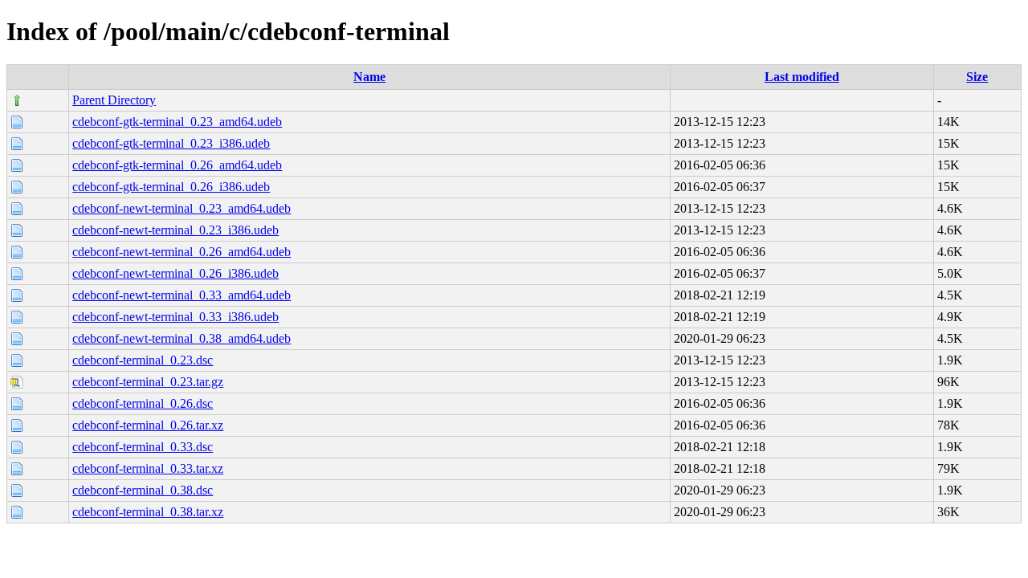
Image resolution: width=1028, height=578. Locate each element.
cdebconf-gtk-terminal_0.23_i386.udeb (171, 143)
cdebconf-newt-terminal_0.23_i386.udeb (175, 230)
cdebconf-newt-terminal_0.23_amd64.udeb (181, 208)
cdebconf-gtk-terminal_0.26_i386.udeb (171, 186)
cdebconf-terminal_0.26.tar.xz (147, 425)
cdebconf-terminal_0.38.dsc (142, 490)
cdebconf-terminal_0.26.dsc (142, 403)
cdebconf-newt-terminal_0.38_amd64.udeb (181, 338)
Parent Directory (114, 100)
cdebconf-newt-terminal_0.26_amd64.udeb (181, 251)
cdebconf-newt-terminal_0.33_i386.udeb (175, 317)
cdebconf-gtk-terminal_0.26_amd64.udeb (177, 165)
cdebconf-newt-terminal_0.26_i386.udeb (175, 273)
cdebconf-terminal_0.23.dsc (142, 360)
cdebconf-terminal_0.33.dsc (142, 447)
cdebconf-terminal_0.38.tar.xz (147, 512)
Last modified (802, 76)
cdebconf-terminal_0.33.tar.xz (147, 468)
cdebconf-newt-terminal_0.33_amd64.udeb (181, 295)
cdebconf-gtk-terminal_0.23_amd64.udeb (177, 121)
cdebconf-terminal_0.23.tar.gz (147, 382)
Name (369, 76)
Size (977, 76)
